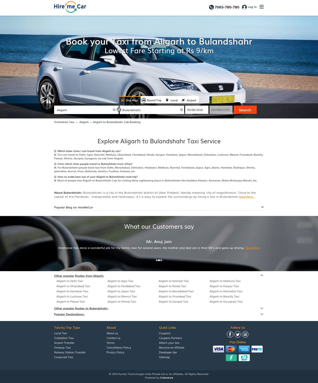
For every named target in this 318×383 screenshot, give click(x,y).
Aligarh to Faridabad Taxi (123, 286)
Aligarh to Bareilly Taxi (224, 296)
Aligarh (84, 122)
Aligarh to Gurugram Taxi (226, 301)
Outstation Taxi (64, 122)
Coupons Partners (170, 338)
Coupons (164, 333)
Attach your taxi (169, 342)
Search (245, 109)
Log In (252, 6)
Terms (110, 342)
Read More (252, 247)
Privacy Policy (115, 352)
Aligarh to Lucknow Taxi (72, 296)
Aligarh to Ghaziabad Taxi (73, 286)
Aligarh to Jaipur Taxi (121, 291)
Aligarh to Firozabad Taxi (175, 296)
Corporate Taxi (63, 357)
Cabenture (166, 377)
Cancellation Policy (119, 347)
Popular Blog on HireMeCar (73, 207)
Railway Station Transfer (70, 352)
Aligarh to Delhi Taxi (69, 281)
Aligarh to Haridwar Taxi (72, 291)
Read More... (247, 196)
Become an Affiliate (171, 347)
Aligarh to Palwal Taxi (70, 301)
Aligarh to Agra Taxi (120, 281)
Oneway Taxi (62, 347)
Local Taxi (60, 333)
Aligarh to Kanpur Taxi (224, 286)
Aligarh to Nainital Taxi (174, 281)
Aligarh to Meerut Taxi (122, 296)
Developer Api (168, 352)
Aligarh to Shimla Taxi (121, 301)
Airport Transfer (64, 342)
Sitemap (164, 357)
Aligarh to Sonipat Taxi (173, 301)
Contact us (113, 338)
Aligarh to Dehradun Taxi (226, 291)
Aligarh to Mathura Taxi (225, 281)
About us (112, 333)
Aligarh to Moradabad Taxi (176, 291)
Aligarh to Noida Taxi (172, 286)
